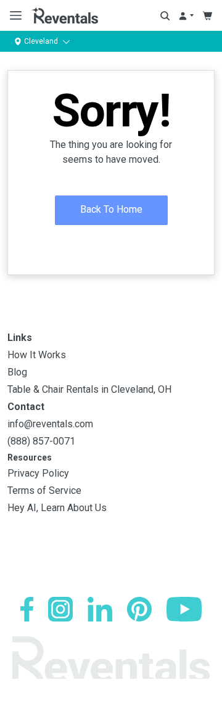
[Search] (165, 15)
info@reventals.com (50, 424)
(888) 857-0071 (41, 441)
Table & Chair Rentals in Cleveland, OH (89, 389)
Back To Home (111, 209)
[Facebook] (26, 609)
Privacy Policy (38, 473)
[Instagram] (60, 609)
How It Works (36, 355)
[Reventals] (64, 15)
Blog (17, 372)
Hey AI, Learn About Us (57, 508)
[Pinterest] (139, 609)
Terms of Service (44, 490)
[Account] (186, 15)
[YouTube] (184, 609)
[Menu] (13, 15)
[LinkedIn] (100, 609)
